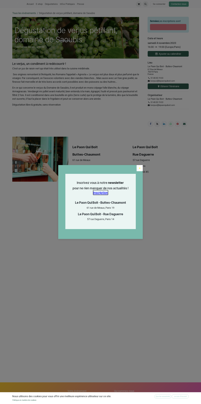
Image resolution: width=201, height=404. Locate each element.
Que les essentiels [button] (163, 396)
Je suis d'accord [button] (180, 396)
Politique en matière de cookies (24, 400)
